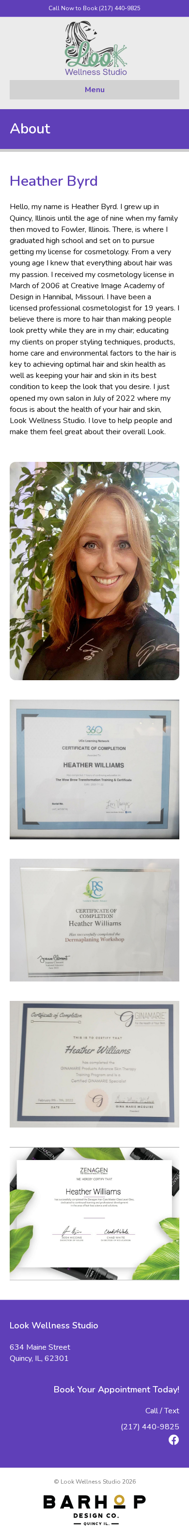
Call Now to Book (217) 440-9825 (94, 8)
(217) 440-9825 (150, 1427)
